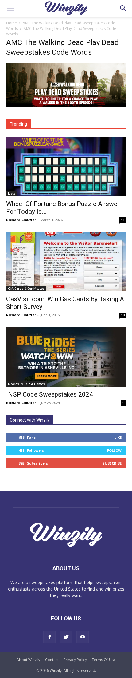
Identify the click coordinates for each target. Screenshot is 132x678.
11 (123, 220)
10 (123, 315)
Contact (52, 659)
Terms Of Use (104, 659)
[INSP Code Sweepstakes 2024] (66, 357)
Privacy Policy (75, 659)
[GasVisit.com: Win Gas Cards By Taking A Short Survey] (66, 262)
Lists (11, 193)
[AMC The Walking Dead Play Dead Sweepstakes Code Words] (66, 105)
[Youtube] (82, 637)
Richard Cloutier (21, 219)
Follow (114, 450)
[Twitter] (66, 637)
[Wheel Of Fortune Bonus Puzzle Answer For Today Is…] (66, 166)
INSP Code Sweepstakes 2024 (49, 394)
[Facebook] (49, 637)
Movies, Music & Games (26, 384)
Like (118, 437)
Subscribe (112, 463)
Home (11, 23)
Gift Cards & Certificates (26, 288)
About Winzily (28, 659)
